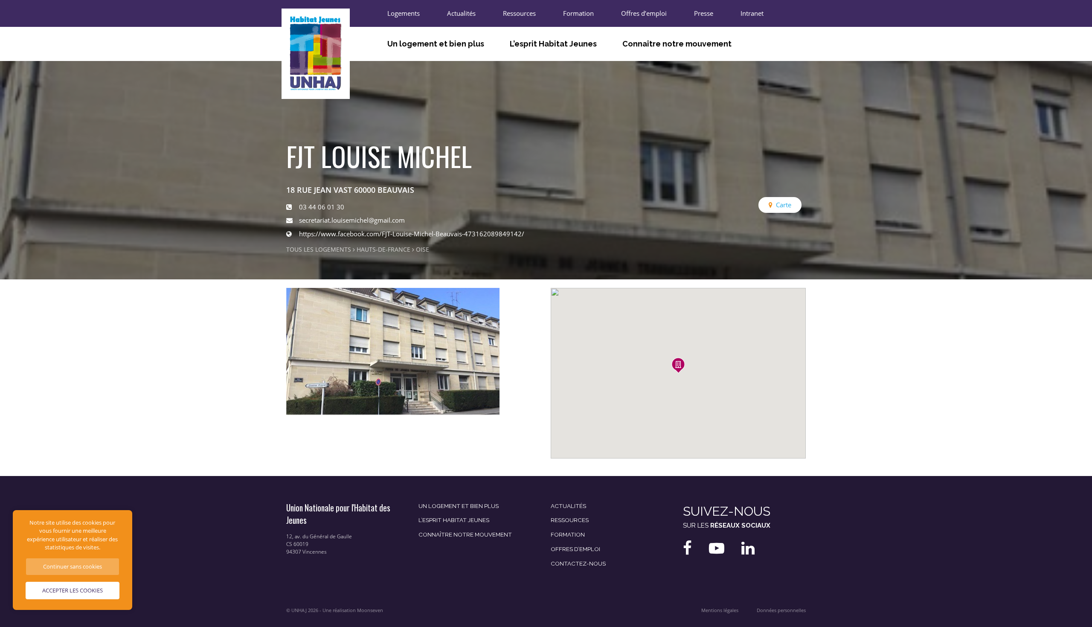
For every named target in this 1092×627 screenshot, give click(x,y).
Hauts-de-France (383, 249)
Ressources (519, 13)
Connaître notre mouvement (677, 43)
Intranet (752, 13)
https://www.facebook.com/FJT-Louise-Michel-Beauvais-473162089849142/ (411, 233)
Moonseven (370, 610)
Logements (403, 13)
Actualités (461, 13)
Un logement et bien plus (435, 43)
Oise (422, 249)
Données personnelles (781, 610)
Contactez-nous (578, 563)
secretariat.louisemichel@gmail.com (352, 220)
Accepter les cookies (72, 590)
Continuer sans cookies (72, 566)
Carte (783, 204)
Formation (578, 13)
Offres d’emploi (644, 13)
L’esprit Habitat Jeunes (553, 43)
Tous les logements (318, 249)
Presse (703, 13)
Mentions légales (719, 610)
